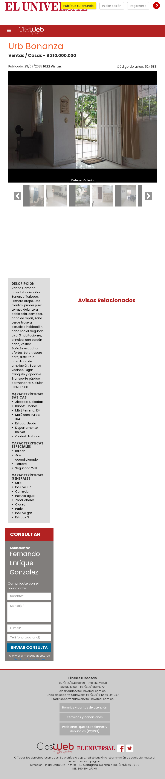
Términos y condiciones (29, 659)
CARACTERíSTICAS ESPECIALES (27, 445)
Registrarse (138, 6)
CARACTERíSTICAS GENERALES (27, 477)
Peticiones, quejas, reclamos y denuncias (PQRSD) (84, 729)
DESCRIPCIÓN (23, 283)
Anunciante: (20, 547)
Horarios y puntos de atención (84, 707)
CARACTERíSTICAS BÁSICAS (27, 396)
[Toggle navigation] (8, 30)
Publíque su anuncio (78, 6)
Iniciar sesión (111, 6)
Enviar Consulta (29, 647)
